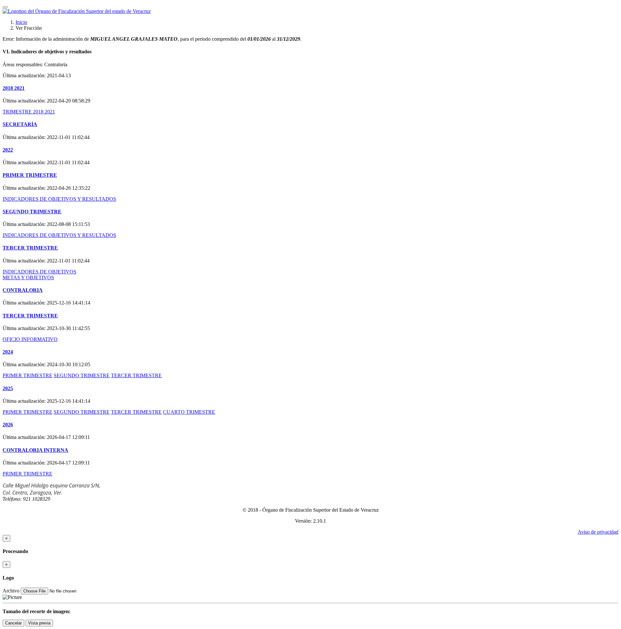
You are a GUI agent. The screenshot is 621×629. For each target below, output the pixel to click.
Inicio (21, 22)
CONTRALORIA (23, 290)
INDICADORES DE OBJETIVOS (39, 271)
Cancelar (13, 623)
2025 (8, 388)
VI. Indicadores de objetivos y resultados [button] (47, 51)
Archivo (11, 590)
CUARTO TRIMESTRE (189, 412)
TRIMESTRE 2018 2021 (29, 111)
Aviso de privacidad (598, 532)
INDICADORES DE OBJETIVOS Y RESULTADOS (59, 199)
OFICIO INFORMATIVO (30, 339)
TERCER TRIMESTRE (30, 248)
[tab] (310, 52)
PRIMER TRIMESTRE (30, 175)
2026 (8, 424)
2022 (8, 150)
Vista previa (39, 623)
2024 (8, 352)
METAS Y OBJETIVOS (28, 277)
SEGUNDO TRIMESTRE (32, 211)
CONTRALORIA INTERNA (35, 450)
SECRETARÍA (20, 124)
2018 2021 (14, 88)
